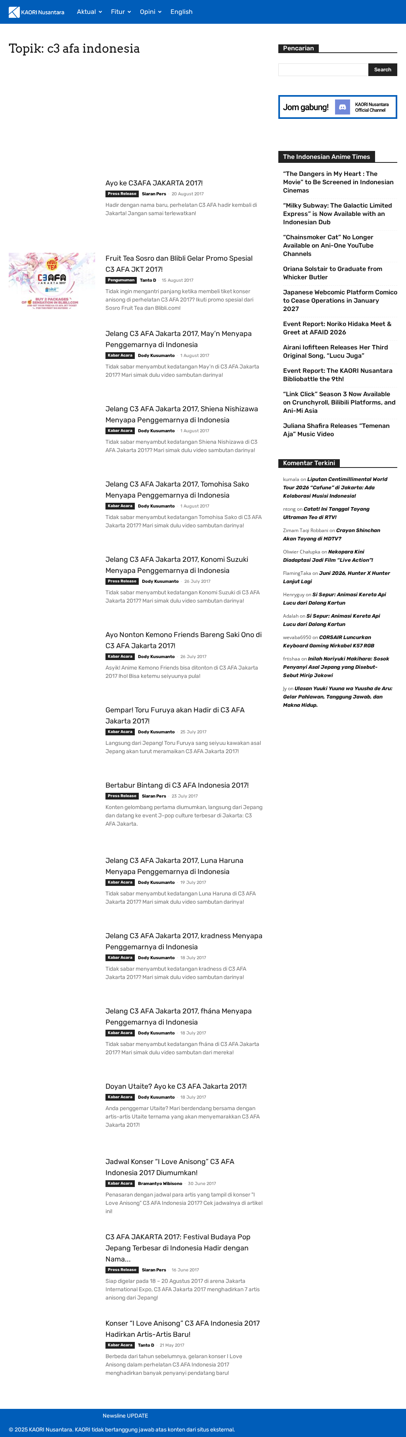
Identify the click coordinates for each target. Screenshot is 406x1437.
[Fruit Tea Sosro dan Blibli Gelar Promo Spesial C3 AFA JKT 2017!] (52, 282)
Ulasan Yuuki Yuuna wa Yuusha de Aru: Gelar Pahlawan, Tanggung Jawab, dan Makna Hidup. (338, 696)
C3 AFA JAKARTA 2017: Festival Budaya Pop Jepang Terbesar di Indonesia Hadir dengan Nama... (178, 1248)
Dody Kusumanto (156, 355)
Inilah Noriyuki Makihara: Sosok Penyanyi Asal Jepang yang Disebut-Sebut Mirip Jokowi (336, 667)
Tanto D (148, 280)
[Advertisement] (135, 118)
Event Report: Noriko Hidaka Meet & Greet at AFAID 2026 (337, 328)
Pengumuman (121, 280)
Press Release (122, 193)
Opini (147, 11)
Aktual (86, 11)
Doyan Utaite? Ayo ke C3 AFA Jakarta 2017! (176, 1086)
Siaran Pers (154, 194)
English (181, 11)
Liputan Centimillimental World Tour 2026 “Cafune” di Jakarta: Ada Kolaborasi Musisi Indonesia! (335, 487)
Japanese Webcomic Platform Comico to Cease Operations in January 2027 (340, 300)
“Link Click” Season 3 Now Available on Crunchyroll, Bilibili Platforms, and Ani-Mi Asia (339, 402)
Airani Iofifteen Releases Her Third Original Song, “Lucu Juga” (335, 351)
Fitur (118, 11)
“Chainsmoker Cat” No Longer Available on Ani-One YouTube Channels (328, 245)
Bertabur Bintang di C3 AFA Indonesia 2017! (177, 785)
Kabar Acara (120, 355)
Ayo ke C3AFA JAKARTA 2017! (154, 183)
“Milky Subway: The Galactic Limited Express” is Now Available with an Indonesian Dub (337, 214)
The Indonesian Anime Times (326, 156)
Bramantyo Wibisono (160, 1183)
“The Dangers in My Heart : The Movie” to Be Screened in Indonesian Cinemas (338, 182)
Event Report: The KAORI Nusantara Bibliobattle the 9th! (338, 375)
